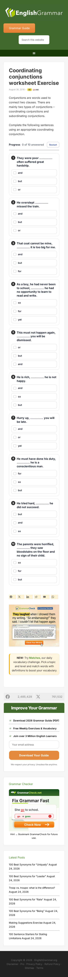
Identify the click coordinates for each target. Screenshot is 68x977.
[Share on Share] (12, 597)
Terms (39, 967)
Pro (22, 964)
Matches (34, 657)
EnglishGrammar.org (45, 959)
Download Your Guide (34, 755)
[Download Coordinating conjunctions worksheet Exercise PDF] (36, 89)
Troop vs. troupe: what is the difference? (32, 887)
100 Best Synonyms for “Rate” (26, 899)
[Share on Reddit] (37, 597)
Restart (53, 144)
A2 (29, 90)
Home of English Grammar (34, 12)
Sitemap (29, 967)
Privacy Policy (34, 964)
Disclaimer (12, 964)
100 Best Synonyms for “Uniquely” (28, 864)
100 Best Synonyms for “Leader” (27, 876)
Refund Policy (52, 964)
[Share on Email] (45, 597)
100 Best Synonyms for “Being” (26, 910)
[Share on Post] (20, 597)
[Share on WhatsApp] (54, 597)
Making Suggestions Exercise (26, 922)
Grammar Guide (19, 28)
